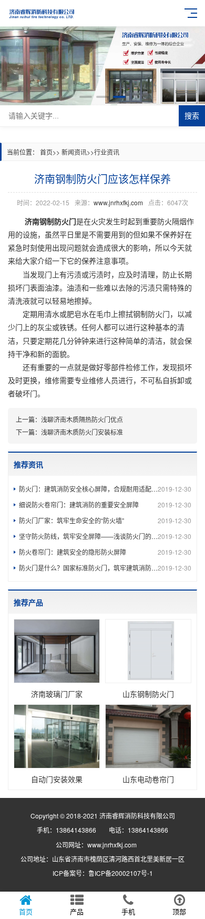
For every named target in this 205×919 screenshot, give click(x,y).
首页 (46, 151)
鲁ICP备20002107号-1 (120, 872)
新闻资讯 (74, 151)
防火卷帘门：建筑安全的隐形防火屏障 (105, 551)
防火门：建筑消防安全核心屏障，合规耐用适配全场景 (105, 488)
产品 (77, 911)
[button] (85, 97)
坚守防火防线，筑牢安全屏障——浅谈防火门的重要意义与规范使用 (105, 536)
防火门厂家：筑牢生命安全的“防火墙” (105, 520)
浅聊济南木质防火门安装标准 (82, 431)
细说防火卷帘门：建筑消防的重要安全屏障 (105, 504)
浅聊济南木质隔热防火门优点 (82, 419)
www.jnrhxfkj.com (118, 202)
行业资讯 (106, 151)
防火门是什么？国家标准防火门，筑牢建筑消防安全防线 (105, 567)
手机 (128, 911)
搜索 (191, 116)
